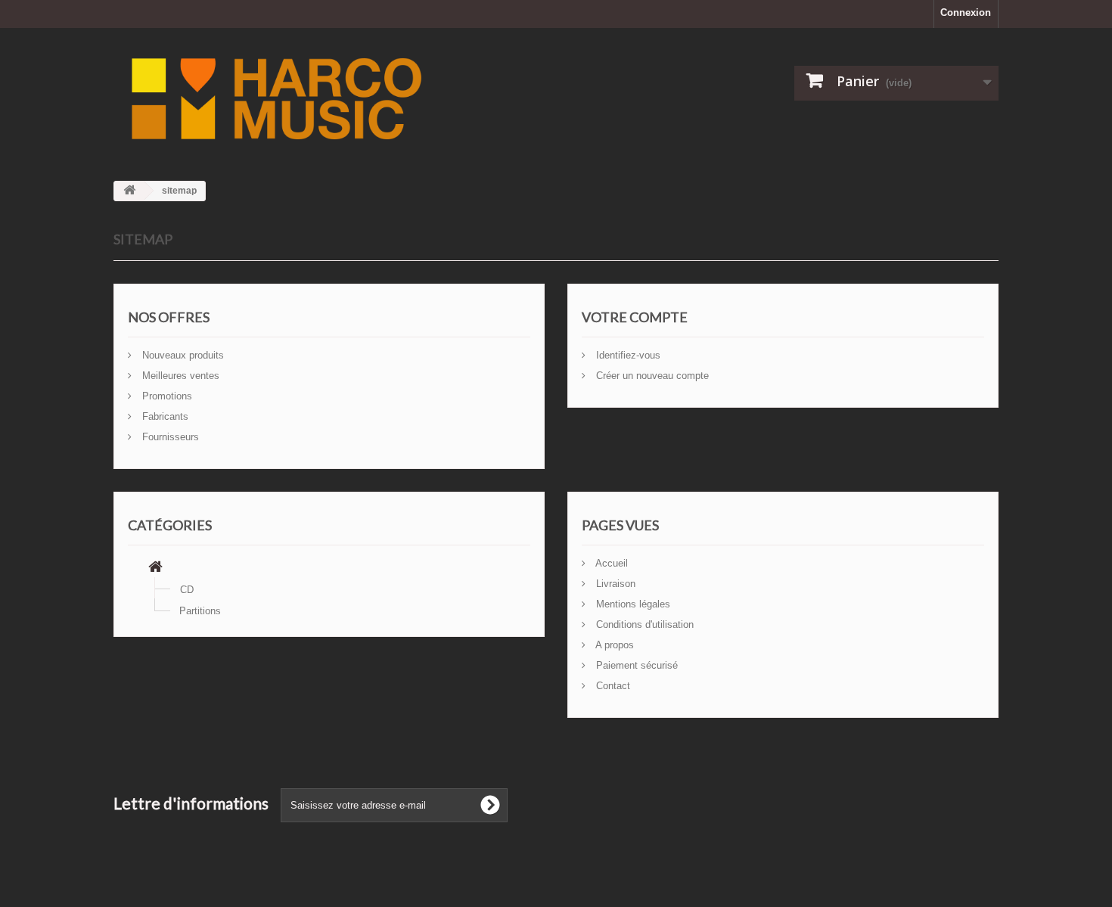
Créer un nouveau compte (651, 375)
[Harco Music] (404, 98)
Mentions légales (631, 604)
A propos (613, 645)
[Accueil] (155, 568)
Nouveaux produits (181, 355)
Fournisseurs (169, 437)
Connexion (965, 12)
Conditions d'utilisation (643, 624)
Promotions (165, 396)
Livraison (614, 583)
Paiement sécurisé (635, 665)
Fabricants (163, 416)
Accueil (610, 563)
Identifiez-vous (626, 355)
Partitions (200, 611)
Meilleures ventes (179, 375)
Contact (611, 685)
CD (187, 589)
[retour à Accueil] (129, 191)
